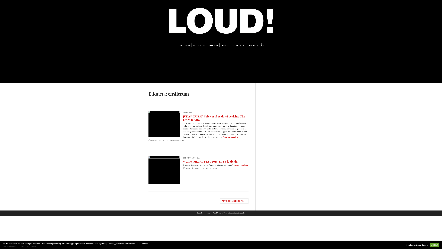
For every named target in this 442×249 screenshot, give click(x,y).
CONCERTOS (199, 45)
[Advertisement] (221, 64)
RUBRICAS (253, 45)
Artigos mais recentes (233, 201)
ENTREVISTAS (238, 45)
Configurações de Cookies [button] (417, 245)
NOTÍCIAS (185, 45)
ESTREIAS (213, 45)
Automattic (240, 213)
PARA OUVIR (187, 113)
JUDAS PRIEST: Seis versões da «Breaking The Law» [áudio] (214, 118)
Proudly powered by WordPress (209, 213)
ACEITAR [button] (434, 245)
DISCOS (224, 45)
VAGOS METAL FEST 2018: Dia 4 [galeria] (210, 161)
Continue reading (230, 137)
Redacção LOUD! (158, 140)
